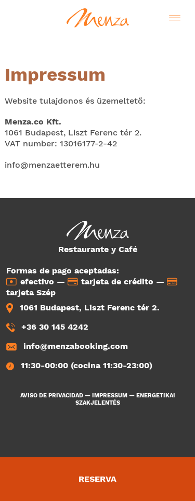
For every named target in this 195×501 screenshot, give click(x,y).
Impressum (109, 395)
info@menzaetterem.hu (52, 165)
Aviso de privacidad (51, 395)
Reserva (97, 479)
